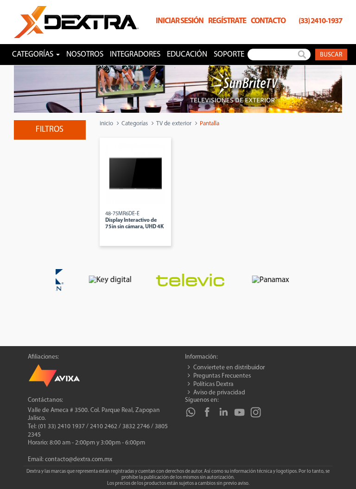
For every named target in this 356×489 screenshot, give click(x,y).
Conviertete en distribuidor (229, 368)
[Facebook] (207, 412)
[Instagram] (255, 412)
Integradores (135, 54)
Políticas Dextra (213, 384)
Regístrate (227, 21)
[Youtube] (239, 412)
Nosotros (84, 54)
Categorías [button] (33, 54)
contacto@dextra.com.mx (78, 460)
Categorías (134, 124)
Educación (187, 54)
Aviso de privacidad (219, 393)
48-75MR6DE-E (134, 220)
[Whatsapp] (191, 412)
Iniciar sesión (179, 21)
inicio (106, 124)
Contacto (268, 21)
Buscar (331, 54)
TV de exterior (173, 124)
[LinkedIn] (223, 412)
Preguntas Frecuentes (222, 376)
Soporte (229, 54)
